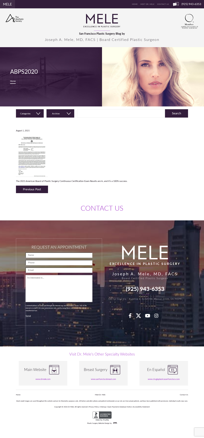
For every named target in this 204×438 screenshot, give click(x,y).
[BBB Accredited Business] (102, 416)
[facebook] (132, 317)
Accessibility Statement (141, 407)
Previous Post (32, 189)
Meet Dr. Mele (147, 4)
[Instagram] (158, 317)
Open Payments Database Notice (119, 407)
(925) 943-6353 (145, 289)
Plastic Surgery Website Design (98, 423)
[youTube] (149, 317)
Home (135, 4)
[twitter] (140, 317)
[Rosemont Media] (114, 423)
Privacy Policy (94, 407)
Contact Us (163, 4)
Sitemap (103, 407)
